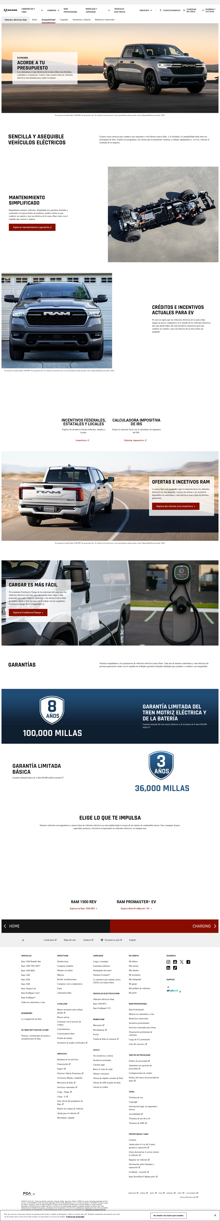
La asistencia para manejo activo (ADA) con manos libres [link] (106, 981)
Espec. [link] (60, 988)
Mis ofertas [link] (133, 966)
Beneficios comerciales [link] (104, 20)
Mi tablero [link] (133, 961)
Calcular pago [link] (99, 1065)
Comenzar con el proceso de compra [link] (69, 1023)
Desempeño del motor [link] (102, 970)
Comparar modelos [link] (65, 966)
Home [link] (34, 20)
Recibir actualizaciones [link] (66, 979)
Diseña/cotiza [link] (62, 961)
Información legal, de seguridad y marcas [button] (143, 1108)
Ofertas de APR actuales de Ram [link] (106, 1083)
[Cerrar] (215, 1215)
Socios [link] (96, 1034)
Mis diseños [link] (134, 970)
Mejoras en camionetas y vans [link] (141, 1014)
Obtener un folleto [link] (65, 970)
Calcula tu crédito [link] (100, 1087)
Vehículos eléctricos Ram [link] (103, 999)
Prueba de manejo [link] (64, 1038)
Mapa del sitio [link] (70, 940)
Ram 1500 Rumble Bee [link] (31, 961)
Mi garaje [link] (133, 984)
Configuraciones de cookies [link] (140, 1073)
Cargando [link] (64, 20)
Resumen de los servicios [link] (67, 1059)
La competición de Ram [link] (31, 1019)
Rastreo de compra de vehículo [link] (70, 1109)
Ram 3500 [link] (25, 984)
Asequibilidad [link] (48, 20)
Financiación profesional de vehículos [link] (140, 1033)
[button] (32, 10)
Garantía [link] (132, 1140)
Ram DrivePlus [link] (142, 1177)
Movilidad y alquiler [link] (66, 1118)
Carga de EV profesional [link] (139, 1039)
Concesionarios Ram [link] (65, 1034)
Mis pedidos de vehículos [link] (139, 988)
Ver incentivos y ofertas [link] (103, 1056)
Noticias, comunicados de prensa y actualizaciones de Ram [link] (35, 1037)
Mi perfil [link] (132, 993)
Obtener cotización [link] (101, 1074)
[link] (10, 10)
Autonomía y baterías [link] (81, 20)
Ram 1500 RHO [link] (28, 971)
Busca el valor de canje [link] (103, 1069)
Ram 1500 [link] (25, 975)
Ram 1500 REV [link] (100, 1004)
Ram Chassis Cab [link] (28, 988)
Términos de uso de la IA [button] (139, 1118)
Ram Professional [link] (136, 1010)
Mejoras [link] (60, 975)
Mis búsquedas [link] (135, 979)
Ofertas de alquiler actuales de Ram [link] (108, 1078)
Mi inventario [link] (134, 975)
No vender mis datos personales (168, 1215)
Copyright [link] (133, 1102)
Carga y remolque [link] (100, 961)
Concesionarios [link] (63, 1029)
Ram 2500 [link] (25, 979)
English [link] (132, 940)
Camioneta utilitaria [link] (101, 966)
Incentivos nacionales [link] (102, 1060)
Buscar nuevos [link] (63, 1017)
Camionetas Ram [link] (64, 993)
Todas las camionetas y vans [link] (33, 1002)
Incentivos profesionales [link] (139, 1023)
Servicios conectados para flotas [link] (142, 1027)
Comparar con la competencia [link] (69, 984)
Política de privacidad (75, 1217)
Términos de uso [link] (136, 1097)
